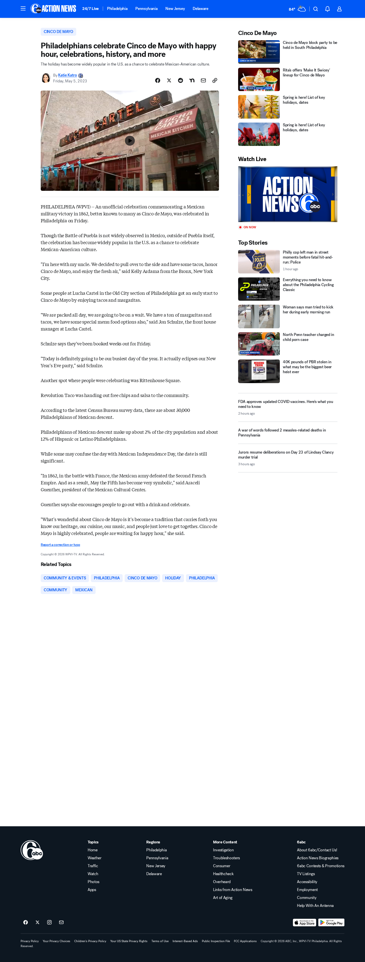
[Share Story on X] (169, 80)
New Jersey (175, 8)
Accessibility (307, 882)
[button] (23, 8)
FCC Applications (245, 941)
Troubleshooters (226, 858)
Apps (92, 890)
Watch (93, 874)
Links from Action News (232, 890)
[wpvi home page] (32, 850)
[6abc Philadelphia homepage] (53, 8)
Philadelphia (117, 8)
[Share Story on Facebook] (157, 80)
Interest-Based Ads (185, 941)
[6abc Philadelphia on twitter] (37, 923)
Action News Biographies (317, 858)
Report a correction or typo (60, 544)
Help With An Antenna (315, 906)
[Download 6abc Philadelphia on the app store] (305, 923)
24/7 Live (90, 8)
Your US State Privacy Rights (128, 941)
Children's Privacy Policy (90, 941)
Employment (307, 890)
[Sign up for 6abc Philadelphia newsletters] (61, 923)
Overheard (222, 882)
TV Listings (306, 874)
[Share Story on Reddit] (180, 80)
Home (93, 850)
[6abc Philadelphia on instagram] (49, 923)
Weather (95, 858)
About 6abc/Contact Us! (317, 850)
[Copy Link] (215, 80)
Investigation (223, 850)
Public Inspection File (216, 941)
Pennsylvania (146, 8)
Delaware (200, 8)
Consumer (221, 866)
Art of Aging (222, 898)
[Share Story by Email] (203, 80)
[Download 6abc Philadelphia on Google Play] (331, 923)
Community (306, 898)
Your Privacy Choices (56, 941)
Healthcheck (223, 874)
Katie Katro (67, 75)
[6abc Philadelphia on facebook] (26, 923)
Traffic (93, 866)
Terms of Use (160, 941)
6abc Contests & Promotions (320, 866)
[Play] (287, 194)
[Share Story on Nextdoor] (192, 80)
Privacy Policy (30, 941)
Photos (93, 882)
